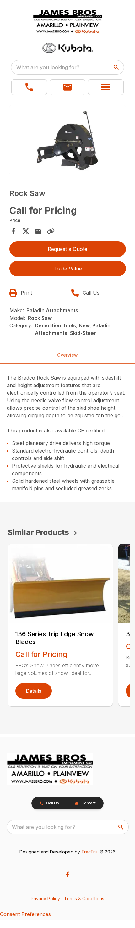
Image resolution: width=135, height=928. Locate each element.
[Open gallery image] (67, 140)
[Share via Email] (38, 231)
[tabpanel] (67, 141)
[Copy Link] (51, 231)
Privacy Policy (45, 898)
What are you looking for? (47, 67)
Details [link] (33, 691)
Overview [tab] (67, 355)
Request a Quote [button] (67, 249)
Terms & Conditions (84, 898)
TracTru (89, 851)
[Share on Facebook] (13, 231)
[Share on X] (26, 231)
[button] (29, 87)
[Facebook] (67, 874)
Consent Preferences (25, 914)
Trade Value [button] (67, 268)
